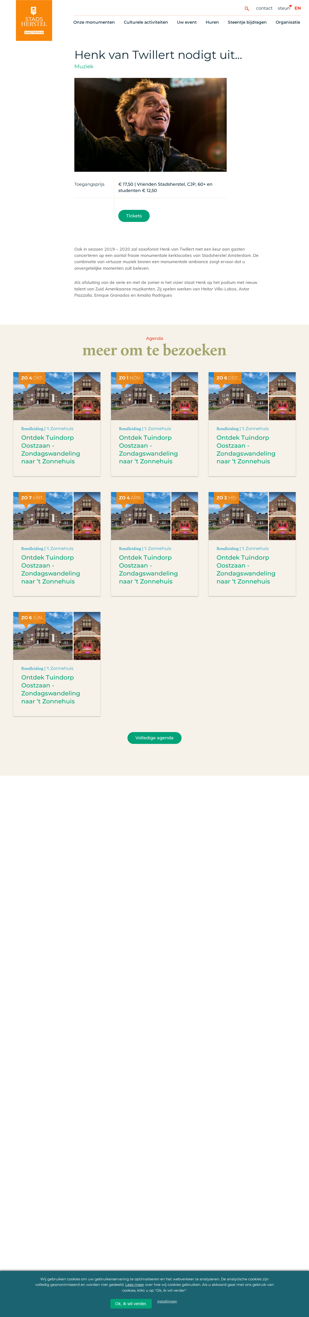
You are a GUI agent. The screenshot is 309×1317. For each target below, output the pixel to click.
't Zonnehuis (59, 428)
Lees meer (134, 1284)
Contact (264, 8)
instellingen (167, 1301)
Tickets (134, 215)
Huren (212, 22)
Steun (284, 8)
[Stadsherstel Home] (34, 20)
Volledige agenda (154, 737)
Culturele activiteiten (146, 22)
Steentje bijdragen (247, 22)
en (298, 8)
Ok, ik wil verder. (131, 1303)
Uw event (187, 22)
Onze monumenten (94, 22)
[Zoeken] (246, 8)
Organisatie (288, 22)
